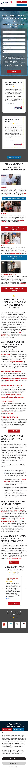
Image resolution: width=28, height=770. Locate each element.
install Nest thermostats (12, 380)
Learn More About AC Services (14, 198)
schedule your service (15, 253)
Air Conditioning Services (11, 371)
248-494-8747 (22, 5)
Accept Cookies (14, 758)
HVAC (2, 245)
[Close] (26, 732)
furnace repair (5, 412)
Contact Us (14, 562)
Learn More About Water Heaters (14, 289)
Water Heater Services (8, 274)
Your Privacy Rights (14, 766)
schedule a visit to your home (13, 558)
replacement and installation (19, 378)
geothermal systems (15, 510)
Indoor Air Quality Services (11, 386)
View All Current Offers (14, 157)
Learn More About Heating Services (14, 229)
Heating (3, 214)
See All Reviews (14, 604)
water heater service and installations (12, 520)
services (10, 413)
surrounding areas (5, 354)
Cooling (4, 187)
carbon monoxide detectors (16, 397)
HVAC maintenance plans (16, 361)
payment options (8, 472)
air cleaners (18, 394)
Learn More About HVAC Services (14, 258)
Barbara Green (14, 578)
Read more (9, 598)
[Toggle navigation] (3, 9)
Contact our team (6, 336)
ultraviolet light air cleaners (8, 396)
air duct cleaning (10, 394)
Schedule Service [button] (22, 2)
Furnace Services (7, 401)
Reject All (14, 763)
